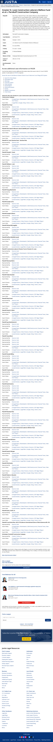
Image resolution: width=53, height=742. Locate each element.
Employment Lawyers (7, 659)
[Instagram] (25, 737)
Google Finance (16, 112)
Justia (28, 734)
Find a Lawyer (6, 614)
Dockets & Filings (6, 705)
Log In (44, 1)
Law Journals (29, 681)
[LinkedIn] (20, 737)
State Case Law (30, 697)
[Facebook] (23, 737)
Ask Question (26, 567)
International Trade (7, 681)
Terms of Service (29, 739)
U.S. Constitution (6, 693)
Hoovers (31, 112)
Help (23, 739)
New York (28, 703)
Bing (24, 103)
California (28, 699)
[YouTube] (22, 737)
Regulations (5, 697)
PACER (16, 73)
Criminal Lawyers (6, 657)
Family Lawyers (5, 663)
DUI (27, 659)
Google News (16, 99)
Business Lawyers (6, 655)
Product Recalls (5, 719)
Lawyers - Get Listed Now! (26, 624)
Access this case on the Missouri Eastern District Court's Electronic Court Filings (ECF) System (24, 75)
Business (4, 671)
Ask (32, 103)
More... (3, 667)
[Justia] (11, 2)
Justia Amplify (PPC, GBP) (32, 721)
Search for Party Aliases (10, 78)
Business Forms (6, 717)
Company (19, 739)
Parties (6, 89)
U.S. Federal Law (6, 691)
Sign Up (49, 1)
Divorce (28, 657)
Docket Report (8, 85)
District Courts (5, 703)
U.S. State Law (30, 691)
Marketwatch (23, 99)
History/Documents (9, 87)
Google (20, 103)
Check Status (8, 92)
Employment (5, 677)
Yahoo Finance (24, 112)
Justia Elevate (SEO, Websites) (33, 719)
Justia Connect (5, 739)
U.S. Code (4, 695)
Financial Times (41, 99)
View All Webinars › (26, 602)
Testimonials (29, 725)
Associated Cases (9, 79)
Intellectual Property (7, 679)
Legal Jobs (4, 713)
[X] (31, 737)
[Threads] (27, 737)
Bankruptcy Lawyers (7, 653)
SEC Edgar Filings (38, 112)
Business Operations (7, 675)
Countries (4, 725)
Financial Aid (29, 677)
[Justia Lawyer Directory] (33, 737)
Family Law (29, 663)
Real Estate (4, 683)
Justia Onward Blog (31, 723)
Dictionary (28, 673)
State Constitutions (31, 693)
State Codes (29, 695)
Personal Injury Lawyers (8, 665)
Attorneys (7, 81)
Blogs (27, 683)
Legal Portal (13, 739)
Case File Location (9, 82)
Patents (4, 721)
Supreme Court (5, 699)
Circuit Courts (5, 701)
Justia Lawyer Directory (32, 715)
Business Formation (7, 673)
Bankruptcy (29, 653)
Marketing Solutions (32, 711)
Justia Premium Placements (33, 717)
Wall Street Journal (32, 99)
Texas (27, 705)
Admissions (29, 675)
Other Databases (7, 711)
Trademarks (5, 723)
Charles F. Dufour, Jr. (17, 536)
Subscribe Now (26, 639)
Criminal (28, 655)
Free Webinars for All (8, 574)
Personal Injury (30, 665)
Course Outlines (30, 679)
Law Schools (29, 671)
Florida (28, 701)
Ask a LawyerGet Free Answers (7, 561)
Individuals (29, 651)
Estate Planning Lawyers (8, 661)
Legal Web (15, 103)
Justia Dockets (16, 114)
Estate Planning (30, 661)
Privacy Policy (37, 739)
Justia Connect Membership (33, 713)
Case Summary (8, 84)
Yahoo (28, 103)
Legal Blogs (5, 715)
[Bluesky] (29, 737)
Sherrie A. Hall (15, 107)
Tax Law (4, 685)
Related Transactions (10, 90)
